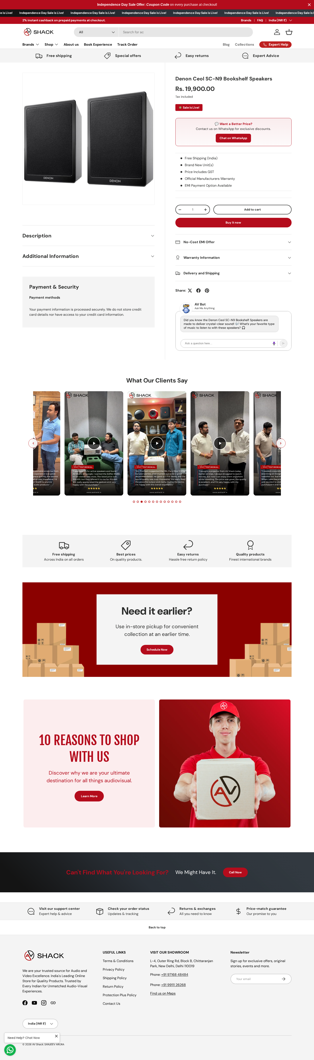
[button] (289, 32)
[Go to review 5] (149, 502)
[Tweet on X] (190, 290)
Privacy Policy (114, 969)
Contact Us (111, 1003)
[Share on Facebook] (198, 290)
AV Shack (37, 1044)
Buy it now (233, 222)
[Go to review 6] (153, 502)
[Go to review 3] (142, 502)
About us (71, 44)
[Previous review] (33, 443)
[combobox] (163, 32)
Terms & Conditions (118, 961)
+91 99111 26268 (173, 985)
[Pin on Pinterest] (207, 290)
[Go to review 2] (138, 502)
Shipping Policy (115, 978)
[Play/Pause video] (94, 443)
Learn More (89, 796)
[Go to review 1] (134, 502)
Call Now (235, 872)
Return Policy (113, 986)
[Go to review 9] (165, 502)
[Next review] (281, 443)
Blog (226, 44)
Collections (244, 44)
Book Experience (98, 44)
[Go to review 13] (180, 502)
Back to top (157, 927)
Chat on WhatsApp (233, 138)
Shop (49, 44)
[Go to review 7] (157, 502)
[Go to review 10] (168, 502)
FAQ (260, 20)
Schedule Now (157, 650)
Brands (246, 20)
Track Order (127, 44)
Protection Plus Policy (119, 995)
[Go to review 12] (176, 502)
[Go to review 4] (145, 502)
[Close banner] (309, 4)
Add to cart (252, 209)
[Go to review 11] (172, 502)
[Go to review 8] (161, 502)
